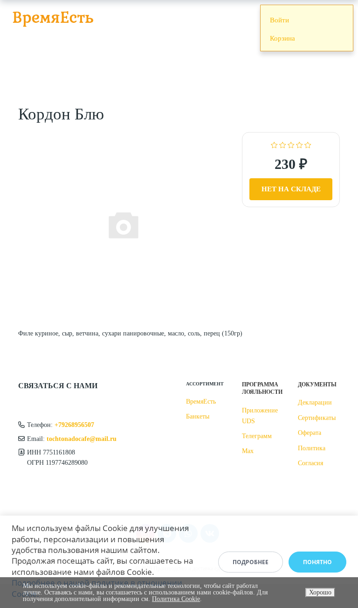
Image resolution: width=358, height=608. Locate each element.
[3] (291, 144)
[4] (299, 144)
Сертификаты (317, 417)
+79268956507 (74, 424)
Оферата (309, 432)
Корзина (282, 38)
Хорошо (320, 592)
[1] (274, 144)
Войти (279, 20)
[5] (307, 144)
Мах (248, 450)
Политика (311, 448)
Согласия (310, 463)
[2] (282, 144)
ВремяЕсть (201, 401)
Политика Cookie (176, 598)
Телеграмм (257, 436)
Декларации (315, 402)
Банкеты (197, 416)
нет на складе (291, 189)
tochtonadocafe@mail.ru (82, 438)
